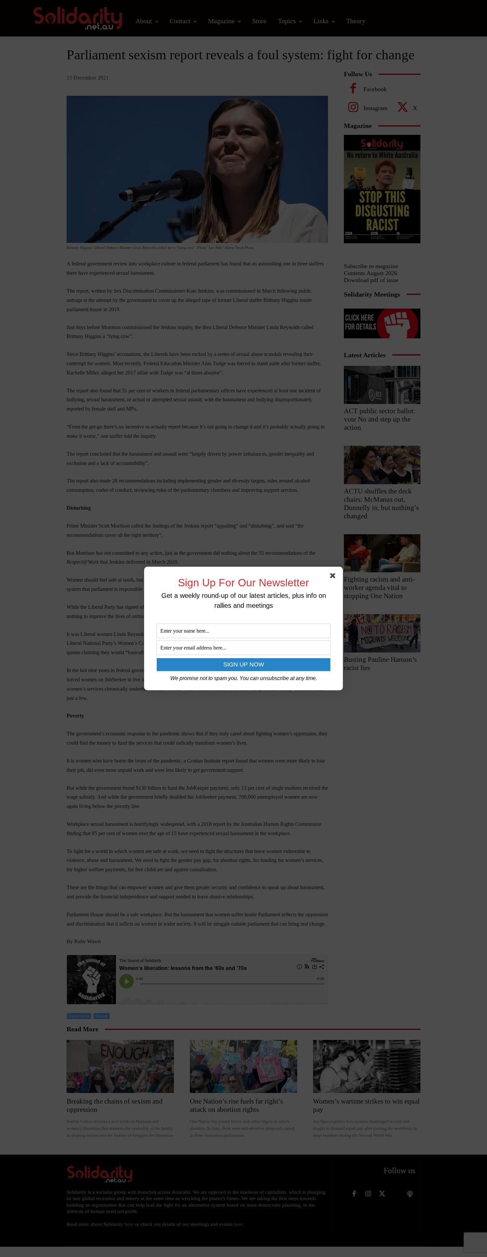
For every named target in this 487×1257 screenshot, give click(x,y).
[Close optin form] (334, 577)
